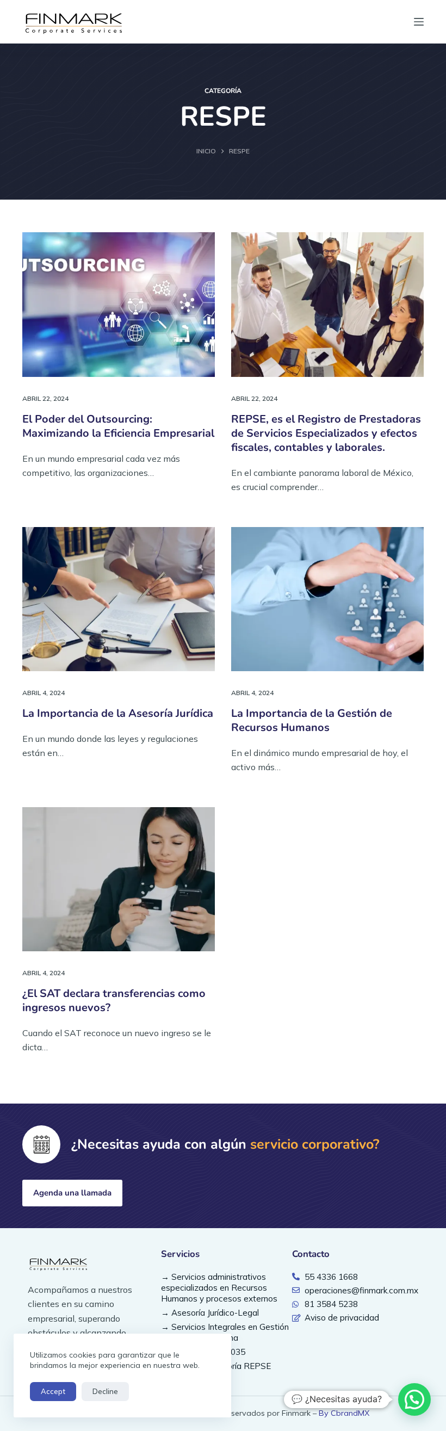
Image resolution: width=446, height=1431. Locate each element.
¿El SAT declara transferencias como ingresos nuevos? (114, 1000)
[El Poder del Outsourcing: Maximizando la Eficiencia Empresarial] (118, 304)
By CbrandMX (344, 1413)
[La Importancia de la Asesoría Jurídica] (118, 599)
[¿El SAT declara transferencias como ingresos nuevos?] (118, 879)
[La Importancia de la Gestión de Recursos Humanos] (327, 599)
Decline (105, 1391)
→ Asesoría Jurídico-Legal (210, 1313)
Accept (53, 1391)
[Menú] (419, 22)
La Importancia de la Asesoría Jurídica (117, 713)
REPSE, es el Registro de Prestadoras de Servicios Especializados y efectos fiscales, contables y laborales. (326, 433)
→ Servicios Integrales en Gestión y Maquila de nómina (225, 1332)
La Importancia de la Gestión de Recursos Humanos (311, 720)
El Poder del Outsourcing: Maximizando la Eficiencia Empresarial (118, 426)
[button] (414, 1399)
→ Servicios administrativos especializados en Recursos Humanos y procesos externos (219, 1288)
